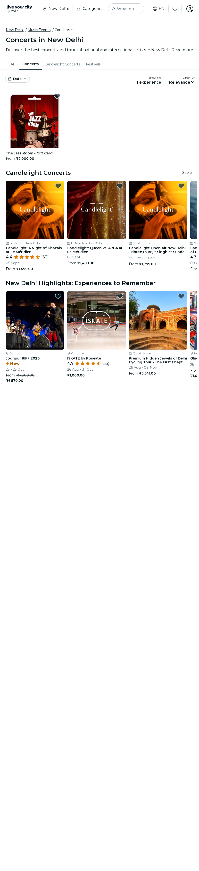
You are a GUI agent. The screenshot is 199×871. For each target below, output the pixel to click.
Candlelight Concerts (62, 64)
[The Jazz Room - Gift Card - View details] (34, 119)
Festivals (93, 64)
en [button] (162, 9)
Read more (182, 50)
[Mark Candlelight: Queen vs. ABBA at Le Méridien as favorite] (120, 186)
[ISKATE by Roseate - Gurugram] (96, 320)
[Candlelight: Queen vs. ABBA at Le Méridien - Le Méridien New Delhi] (96, 210)
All (13, 64)
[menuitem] (13, 64)
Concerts (30, 64)
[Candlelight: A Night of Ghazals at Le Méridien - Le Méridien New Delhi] (35, 210)
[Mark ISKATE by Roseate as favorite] (120, 296)
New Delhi (15, 30)
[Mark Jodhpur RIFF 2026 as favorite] (58, 296)
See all (187, 172)
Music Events (39, 30)
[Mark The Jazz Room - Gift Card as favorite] (57, 96)
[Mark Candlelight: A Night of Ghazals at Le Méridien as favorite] (58, 186)
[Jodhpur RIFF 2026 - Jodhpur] (35, 320)
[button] (64, 29)
